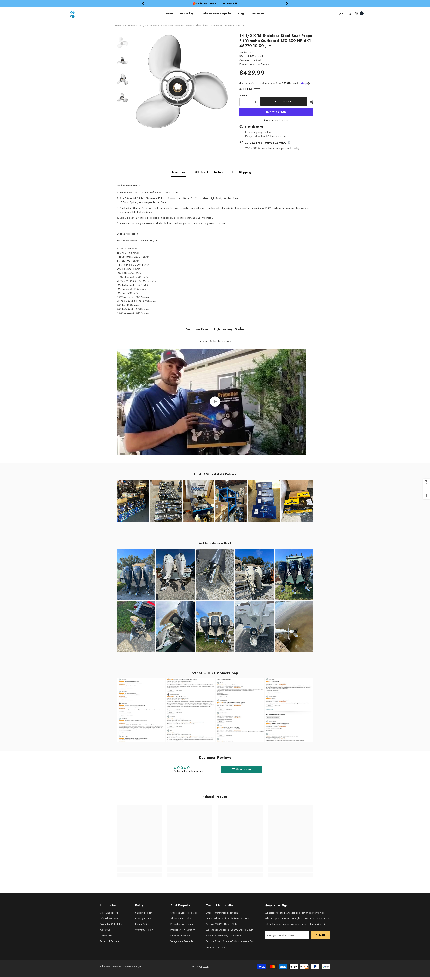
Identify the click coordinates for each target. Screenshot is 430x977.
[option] (215, 3)
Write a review (241, 769)
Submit (320, 935)
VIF (251, 52)
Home (118, 25)
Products (130, 25)
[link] (139, 869)
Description (178, 172)
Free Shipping (241, 172)
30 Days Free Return (209, 172)
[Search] (349, 13)
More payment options (276, 120)
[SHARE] (310, 102)
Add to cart (284, 101)
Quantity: (244, 95)
